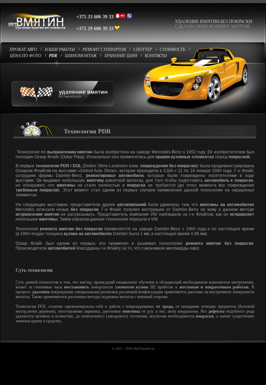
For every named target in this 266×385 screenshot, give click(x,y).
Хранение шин (120, 55)
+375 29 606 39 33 (95, 28)
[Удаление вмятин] (34, 32)
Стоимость (172, 49)
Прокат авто (23, 49)
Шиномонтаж (81, 55)
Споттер (142, 49)
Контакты (156, 55)
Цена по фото (25, 55)
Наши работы (60, 49)
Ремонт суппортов (104, 49)
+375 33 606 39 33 (95, 16)
